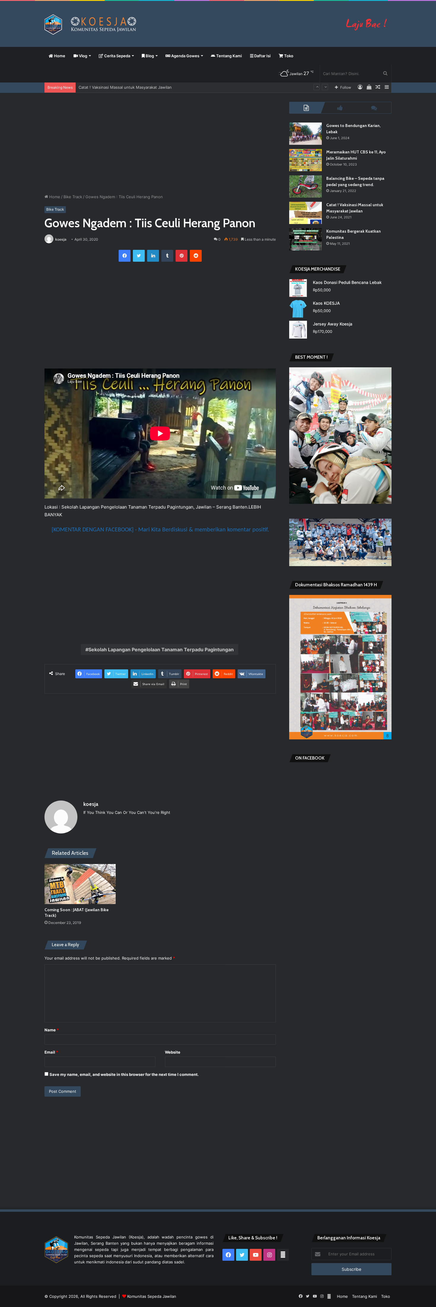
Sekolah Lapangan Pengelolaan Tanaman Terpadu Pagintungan (161, 649)
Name (51, 1030)
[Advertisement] (160, 143)
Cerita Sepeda (116, 55)
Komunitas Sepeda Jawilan (151, 1296)
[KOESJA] (218, 24)
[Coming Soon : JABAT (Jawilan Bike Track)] (80, 884)
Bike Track (72, 196)
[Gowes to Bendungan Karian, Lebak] (305, 134)
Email (51, 1052)
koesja (60, 239)
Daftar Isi (261, 55)
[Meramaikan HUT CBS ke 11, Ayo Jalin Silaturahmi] (305, 160)
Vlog (82, 55)
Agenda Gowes (184, 55)
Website (172, 1052)
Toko (288, 55)
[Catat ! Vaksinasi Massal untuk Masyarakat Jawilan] (305, 213)
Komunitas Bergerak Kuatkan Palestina (114, 87)
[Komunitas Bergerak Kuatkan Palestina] (305, 239)
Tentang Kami (228, 55)
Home (59, 55)
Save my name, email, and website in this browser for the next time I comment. (124, 1074)
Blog (149, 55)
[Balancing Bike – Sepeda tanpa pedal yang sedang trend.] (305, 186)
